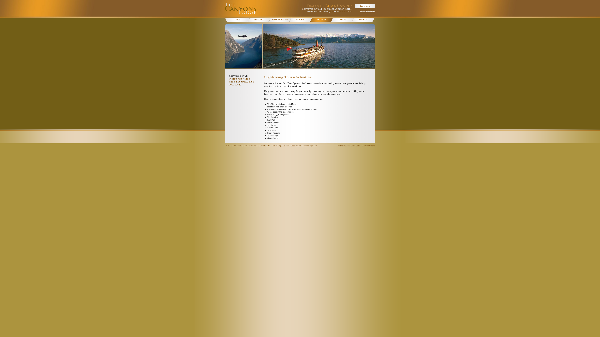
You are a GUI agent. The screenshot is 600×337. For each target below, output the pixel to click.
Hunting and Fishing (239, 79)
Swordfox (368, 146)
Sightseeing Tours (238, 76)
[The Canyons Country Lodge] (240, 8)
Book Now (365, 6)
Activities (320, 20)
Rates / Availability (367, 11)
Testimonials (236, 146)
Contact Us (265, 146)
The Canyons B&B (258, 20)
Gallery (341, 20)
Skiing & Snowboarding (241, 82)
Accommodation (279, 20)
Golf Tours (235, 85)
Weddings (299, 20)
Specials (362, 20)
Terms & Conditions (251, 146)
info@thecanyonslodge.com (306, 146)
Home (237, 20)
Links (227, 146)
